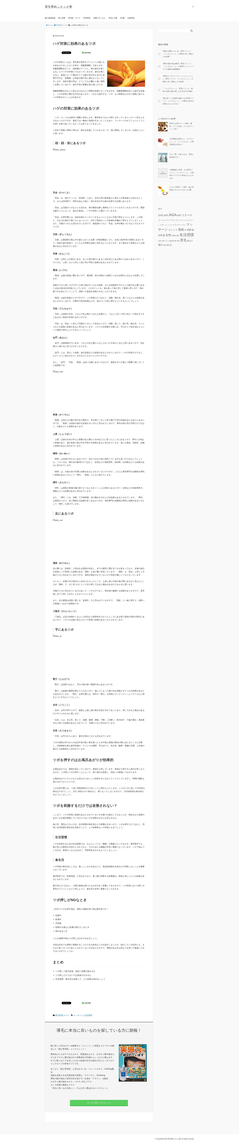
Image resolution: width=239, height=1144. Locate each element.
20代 (160, 215)
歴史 (177, 235)
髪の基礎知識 (50, 18)
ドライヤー (177, 225)
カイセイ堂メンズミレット (99, 1103)
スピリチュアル (183, 220)
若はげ (190, 241)
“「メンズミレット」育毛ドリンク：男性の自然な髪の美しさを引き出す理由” (178, 89)
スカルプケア (165, 220)
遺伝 (160, 245)
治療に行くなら (99, 18)
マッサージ (78, 1015)
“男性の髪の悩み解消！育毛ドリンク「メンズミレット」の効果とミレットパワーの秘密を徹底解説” (178, 66)
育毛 (183, 240)
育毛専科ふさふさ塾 (58, 6)
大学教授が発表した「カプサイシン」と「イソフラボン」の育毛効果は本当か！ (181, 141)
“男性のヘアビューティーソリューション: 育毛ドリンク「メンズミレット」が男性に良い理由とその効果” (178, 79)
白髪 (159, 241)
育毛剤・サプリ (74, 18)
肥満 (178, 241)
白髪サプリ (164, 241)
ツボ (161, 225)
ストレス (174, 220)
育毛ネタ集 (113, 18)
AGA (173, 215)
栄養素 (174, 235)
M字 (179, 215)
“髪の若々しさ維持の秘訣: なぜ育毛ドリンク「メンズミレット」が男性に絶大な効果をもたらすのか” (178, 101)
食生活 (169, 245)
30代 (166, 215)
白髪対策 (131, 18)
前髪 (189, 229)
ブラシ (184, 225)
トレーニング (168, 225)
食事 (164, 245)
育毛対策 (86, 18)
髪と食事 (61, 18)
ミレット (173, 229)
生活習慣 (88, 1015)
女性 (168, 235)
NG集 (122, 18)
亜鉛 (181, 229)
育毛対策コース (62, 1015)
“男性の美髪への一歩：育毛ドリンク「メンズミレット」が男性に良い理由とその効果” (178, 54)
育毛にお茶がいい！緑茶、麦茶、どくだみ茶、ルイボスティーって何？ (181, 126)
